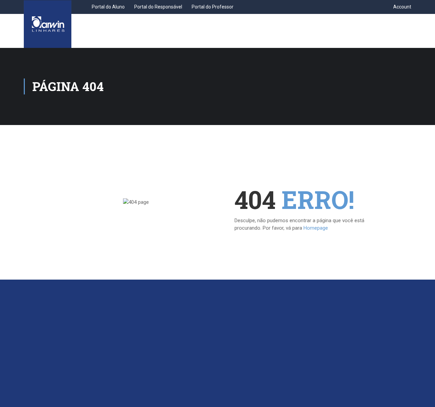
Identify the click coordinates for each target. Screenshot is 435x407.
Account (402, 7)
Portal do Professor (212, 7)
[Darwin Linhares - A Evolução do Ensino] (47, 24)
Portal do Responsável (158, 7)
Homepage (315, 228)
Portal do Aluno (108, 7)
